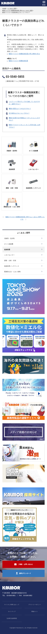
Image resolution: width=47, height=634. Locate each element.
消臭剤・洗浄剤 (12, 151)
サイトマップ (12, 611)
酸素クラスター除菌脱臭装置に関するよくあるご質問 (17, 10)
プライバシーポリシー (34, 604)
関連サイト (34, 611)
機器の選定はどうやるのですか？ (20, 108)
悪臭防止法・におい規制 (12, 207)
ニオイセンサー (33, 169)
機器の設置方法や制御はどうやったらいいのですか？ (24, 119)
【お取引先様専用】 (11, 618)
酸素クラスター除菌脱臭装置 (18, 61)
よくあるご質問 (12, 8)
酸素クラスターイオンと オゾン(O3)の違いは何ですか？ (24, 126)
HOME (4, 8)
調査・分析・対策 (12, 188)
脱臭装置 (12, 169)
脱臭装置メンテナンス (33, 188)
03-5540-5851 (11, 595)
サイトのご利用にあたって (11, 604)
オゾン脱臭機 (33, 151)
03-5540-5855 (15, 77)
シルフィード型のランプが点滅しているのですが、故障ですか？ (24, 103)
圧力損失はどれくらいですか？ (19, 113)
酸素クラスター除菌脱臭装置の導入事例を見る (24, 54)
